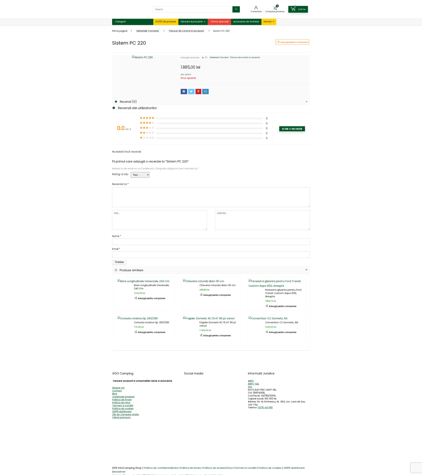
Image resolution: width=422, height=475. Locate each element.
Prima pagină (119, 31)
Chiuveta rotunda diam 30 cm (217, 285)
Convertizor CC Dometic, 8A (281, 322)
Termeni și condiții (122, 405)
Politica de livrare (122, 399)
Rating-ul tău (120, 174)
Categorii (120, 21)
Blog (114, 393)
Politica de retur (121, 402)
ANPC (251, 381)
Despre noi (118, 387)
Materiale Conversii (148, 31)
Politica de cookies (123, 408)
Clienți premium (121, 417)
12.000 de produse (165, 21)
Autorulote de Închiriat (246, 21)
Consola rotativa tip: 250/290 (151, 322)
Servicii (267, 21)
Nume (116, 236)
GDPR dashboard (121, 411)
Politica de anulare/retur (218, 468)
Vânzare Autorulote (192, 21)
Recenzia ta (120, 184)
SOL (250, 386)
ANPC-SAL (253, 383)
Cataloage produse (123, 396)
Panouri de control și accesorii (186, 31)
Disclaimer (119, 471)
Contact (117, 390)
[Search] (236, 9)
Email (116, 249)
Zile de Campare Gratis (125, 414)
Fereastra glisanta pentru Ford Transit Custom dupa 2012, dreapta (283, 293)
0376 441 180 (265, 407)
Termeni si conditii (245, 468)
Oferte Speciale (220, 21)
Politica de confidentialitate (161, 468)
